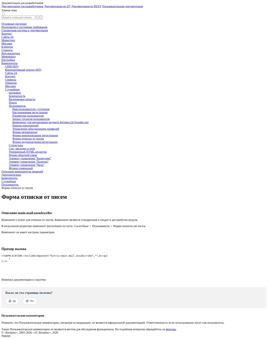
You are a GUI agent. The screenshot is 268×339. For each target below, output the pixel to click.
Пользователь (9, 184)
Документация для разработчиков (22, 6)
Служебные (8, 181)
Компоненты (9, 178)
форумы (171, 329)
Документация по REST (86, 6)
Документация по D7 (57, 6)
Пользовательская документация (122, 6)
